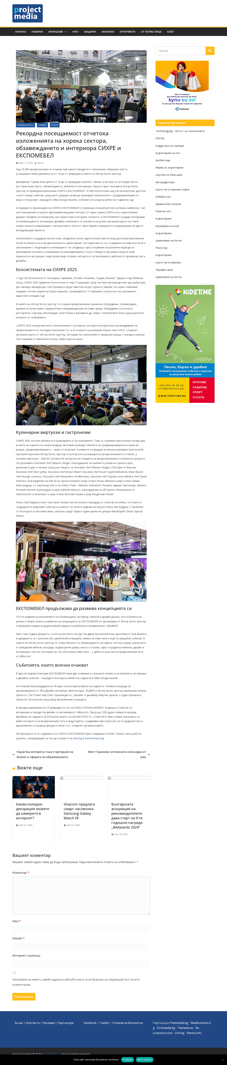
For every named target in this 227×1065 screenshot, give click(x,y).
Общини (90, 31)
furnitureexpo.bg (94, 738)
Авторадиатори (165, 182)
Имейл (18, 938)
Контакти (33, 1023)
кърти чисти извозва (168, 262)
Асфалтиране (164, 218)
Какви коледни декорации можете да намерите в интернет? (32, 811)
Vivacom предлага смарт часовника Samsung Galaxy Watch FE (79, 811)
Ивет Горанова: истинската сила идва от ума (117, 754)
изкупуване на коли (167, 226)
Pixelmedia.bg (179, 1023)
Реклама (48, 1023)
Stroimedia (164, 1028)
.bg (173, 1028)
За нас (19, 1023)
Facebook (90, 1023)
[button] (65, 31)
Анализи (108, 31)
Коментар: (20, 873)
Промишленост (25, 125)
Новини (37, 31)
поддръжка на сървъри (170, 145)
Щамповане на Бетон (169, 240)
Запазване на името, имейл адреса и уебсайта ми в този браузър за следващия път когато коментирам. (76, 982)
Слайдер (42, 125)
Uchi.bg (179, 1033)
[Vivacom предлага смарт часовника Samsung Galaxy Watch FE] (81, 779)
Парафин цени (164, 269)
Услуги (54, 125)
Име (16, 921)
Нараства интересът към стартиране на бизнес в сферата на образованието (45, 754)
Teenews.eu (185, 1028)
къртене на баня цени (169, 174)
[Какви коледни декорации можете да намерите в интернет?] (33, 779)
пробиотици (163, 160)
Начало (20, 31)
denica (40, 162)
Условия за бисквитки (127, 1023)
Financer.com (163, 211)
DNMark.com (163, 196)
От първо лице (151, 31)
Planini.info (194, 1033)
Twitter (104, 1023)
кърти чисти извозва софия (172, 189)
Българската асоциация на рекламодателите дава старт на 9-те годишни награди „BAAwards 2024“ (127, 816)
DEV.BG (160, 138)
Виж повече (145, 1059)
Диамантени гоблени (168, 204)
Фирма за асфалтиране (170, 167)
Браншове (56, 31)
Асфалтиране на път (168, 153)
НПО (75, 31)
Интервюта (127, 31)
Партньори (65, 1023)
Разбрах (127, 1059)
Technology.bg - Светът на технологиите (180, 131)
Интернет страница (26, 955)
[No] (222, 1059)
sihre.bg (77, 738)
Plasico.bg (161, 247)
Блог (170, 31)
